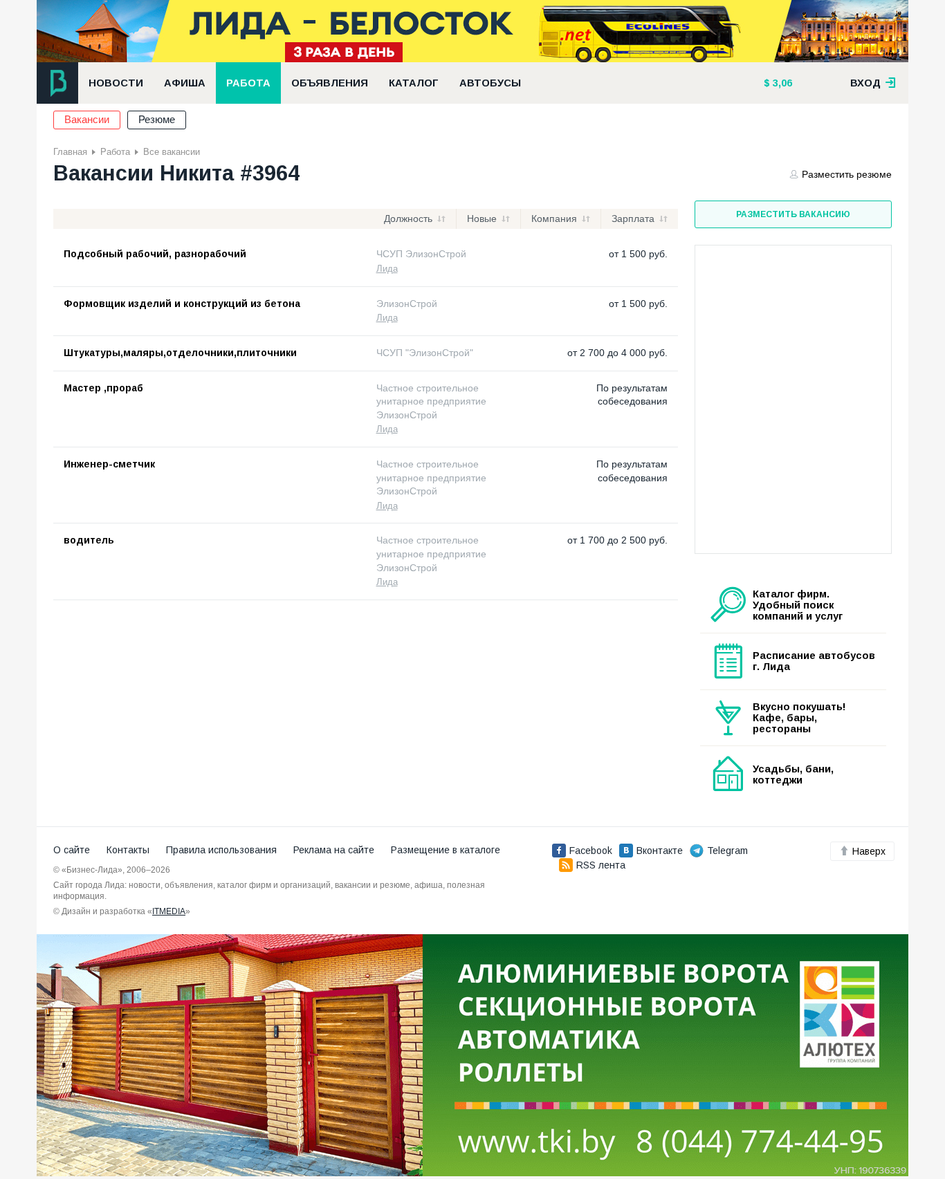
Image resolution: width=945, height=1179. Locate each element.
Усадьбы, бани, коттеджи (793, 774)
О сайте (71, 849)
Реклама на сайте (333, 849)
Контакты (128, 849)
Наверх (869, 851)
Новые (482, 218)
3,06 (781, 83)
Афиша (184, 83)
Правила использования (221, 849)
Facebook (590, 850)
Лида (387, 268)
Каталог (414, 83)
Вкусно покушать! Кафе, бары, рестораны (799, 717)
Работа (248, 83)
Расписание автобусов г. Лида (814, 661)
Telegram (727, 850)
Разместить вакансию (793, 214)
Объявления (329, 83)
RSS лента (600, 865)
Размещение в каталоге (445, 849)
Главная (70, 152)
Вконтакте (659, 850)
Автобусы (490, 83)
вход (866, 83)
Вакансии (86, 119)
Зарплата (633, 218)
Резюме (156, 119)
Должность (408, 218)
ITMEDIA (168, 911)
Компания (554, 218)
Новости (116, 83)
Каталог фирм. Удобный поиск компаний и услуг (798, 605)
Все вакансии (171, 152)
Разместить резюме (847, 174)
